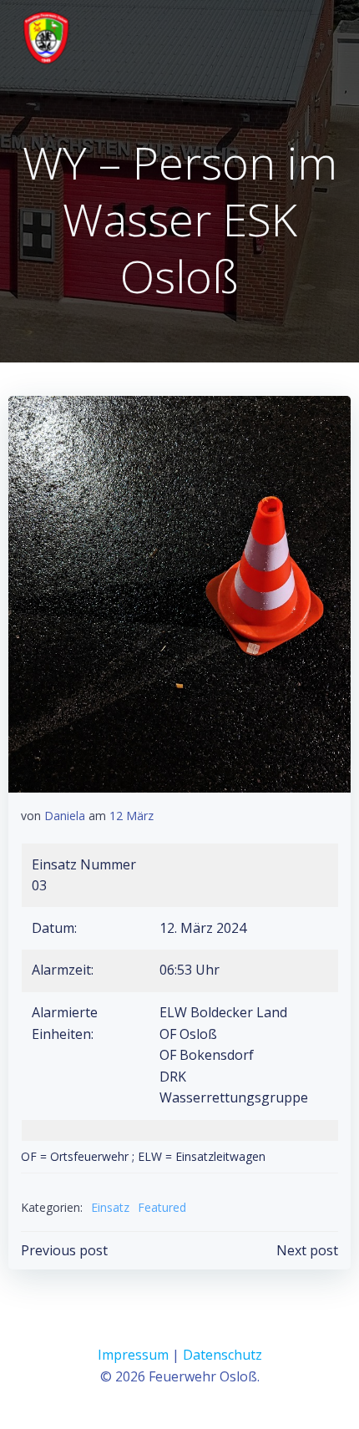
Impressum (133, 1354)
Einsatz (110, 1207)
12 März (131, 815)
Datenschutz (222, 1354)
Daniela (64, 815)
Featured (162, 1207)
